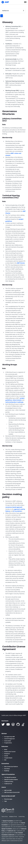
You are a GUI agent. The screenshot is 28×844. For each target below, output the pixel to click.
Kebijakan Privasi (13, 816)
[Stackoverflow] (23, 724)
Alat (5, 760)
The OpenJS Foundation (10, 777)
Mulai (5, 749)
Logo (5, 801)
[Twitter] (3, 724)
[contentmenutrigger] (13, 11)
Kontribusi (7, 768)
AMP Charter (21, 263)
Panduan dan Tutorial (9, 751)
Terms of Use (5, 816)
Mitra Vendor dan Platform (11, 766)
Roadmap (6, 770)
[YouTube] (8, 724)
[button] (25, 2)
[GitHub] (18, 724)
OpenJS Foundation (8, 820)
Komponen (7, 753)
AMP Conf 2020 (8, 790)
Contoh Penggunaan (9, 738)
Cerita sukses (7, 740)
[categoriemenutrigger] (6, 15)
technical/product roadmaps (14, 402)
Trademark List (8, 783)
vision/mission (17, 400)
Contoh (6, 755)
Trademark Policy (8, 781)
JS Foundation (17, 511)
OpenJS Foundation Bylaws (11, 779)
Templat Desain (8, 758)
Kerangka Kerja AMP (9, 736)
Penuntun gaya (8, 799)
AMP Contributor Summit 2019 (12, 792)
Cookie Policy (22, 816)
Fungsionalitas (8, 742)
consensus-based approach (13, 507)
